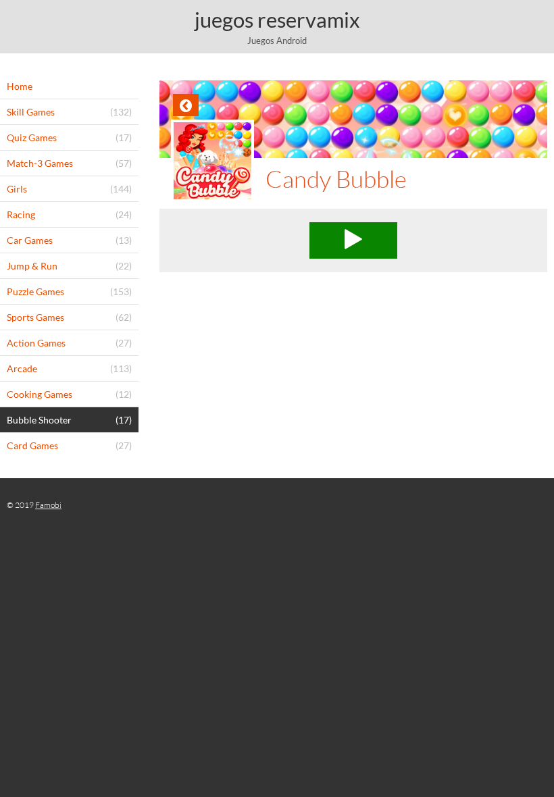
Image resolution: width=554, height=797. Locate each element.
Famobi (48, 505)
